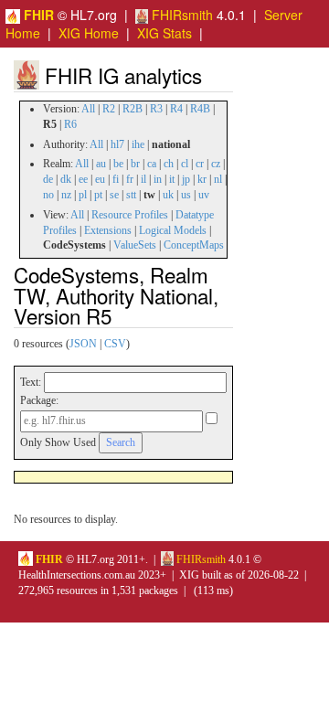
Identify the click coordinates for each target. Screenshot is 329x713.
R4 (176, 108)
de (48, 179)
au (101, 163)
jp (186, 179)
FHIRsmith (180, 14)
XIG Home (88, 33)
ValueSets (134, 245)
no (48, 194)
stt (131, 194)
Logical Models (173, 230)
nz (66, 194)
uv (203, 194)
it (172, 179)
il (143, 179)
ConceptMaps (194, 245)
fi (115, 179)
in (158, 179)
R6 (70, 124)
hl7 (117, 144)
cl (184, 163)
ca (151, 163)
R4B (200, 108)
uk (168, 194)
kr (202, 179)
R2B (132, 108)
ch (169, 163)
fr (129, 179)
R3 (156, 108)
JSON (83, 343)
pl (83, 194)
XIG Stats (164, 33)
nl (218, 179)
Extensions (108, 230)
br (135, 163)
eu (100, 179)
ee (83, 179)
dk (65, 179)
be (118, 163)
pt (98, 194)
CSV (115, 343)
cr (200, 163)
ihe (138, 144)
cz (215, 163)
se (114, 194)
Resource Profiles (129, 214)
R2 (108, 108)
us (186, 194)
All (88, 108)
